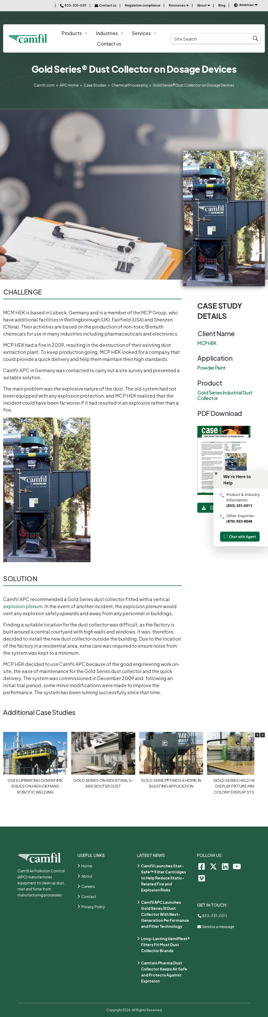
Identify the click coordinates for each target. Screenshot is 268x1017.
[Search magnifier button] (255, 38)
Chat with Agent (242, 537)
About (202, 5)
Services (141, 33)
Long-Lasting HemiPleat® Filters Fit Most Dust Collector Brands (165, 944)
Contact (88, 896)
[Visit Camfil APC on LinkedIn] (225, 866)
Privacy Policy (93, 906)
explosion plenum (22, 606)
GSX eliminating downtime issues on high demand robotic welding (35, 786)
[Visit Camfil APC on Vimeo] (201, 878)
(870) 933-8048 (239, 521)
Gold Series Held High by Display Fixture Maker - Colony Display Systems (239, 786)
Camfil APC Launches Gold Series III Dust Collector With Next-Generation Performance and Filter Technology (165, 914)
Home (86, 865)
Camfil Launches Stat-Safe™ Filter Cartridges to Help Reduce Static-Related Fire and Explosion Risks (163, 877)
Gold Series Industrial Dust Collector (225, 395)
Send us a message (218, 926)
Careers (88, 886)
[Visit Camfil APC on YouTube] (237, 866)
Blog (221, 5)
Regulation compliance (142, 5)
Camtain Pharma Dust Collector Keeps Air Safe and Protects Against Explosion (164, 971)
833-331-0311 (214, 915)
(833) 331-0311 (239, 505)
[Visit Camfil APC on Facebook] (201, 866)
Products (72, 33)
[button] (262, 735)
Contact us (109, 44)
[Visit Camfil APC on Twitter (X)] (213, 866)
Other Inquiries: (240, 515)
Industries (107, 33)
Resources (177, 5)
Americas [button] (246, 5)
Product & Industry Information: (243, 497)
